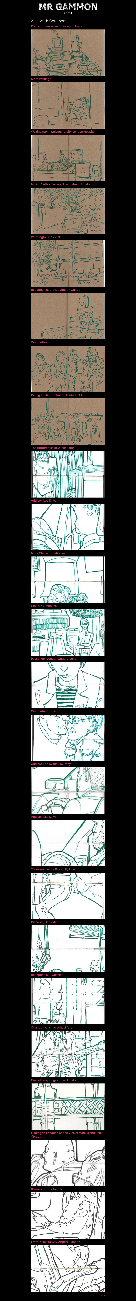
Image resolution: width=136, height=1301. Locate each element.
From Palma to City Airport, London (55, 1242)
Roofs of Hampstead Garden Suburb (56, 26)
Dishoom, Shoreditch (45, 922)
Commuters (39, 342)
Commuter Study (43, 711)
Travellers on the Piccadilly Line (53, 869)
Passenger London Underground (54, 658)
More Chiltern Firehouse (48, 553)
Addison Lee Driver (44, 500)
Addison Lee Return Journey (51, 764)
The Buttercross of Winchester (52, 448)
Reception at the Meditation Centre (55, 290)
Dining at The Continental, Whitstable (57, 395)
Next (102, 1295)
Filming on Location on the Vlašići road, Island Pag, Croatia (66, 1134)
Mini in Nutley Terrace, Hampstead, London (61, 184)
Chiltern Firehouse (44, 606)
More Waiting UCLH (45, 79)
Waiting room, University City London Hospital (63, 131)
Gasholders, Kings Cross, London (54, 1080)
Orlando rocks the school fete (51, 1027)
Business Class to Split (47, 1189)
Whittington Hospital (45, 237)
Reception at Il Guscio (46, 975)
